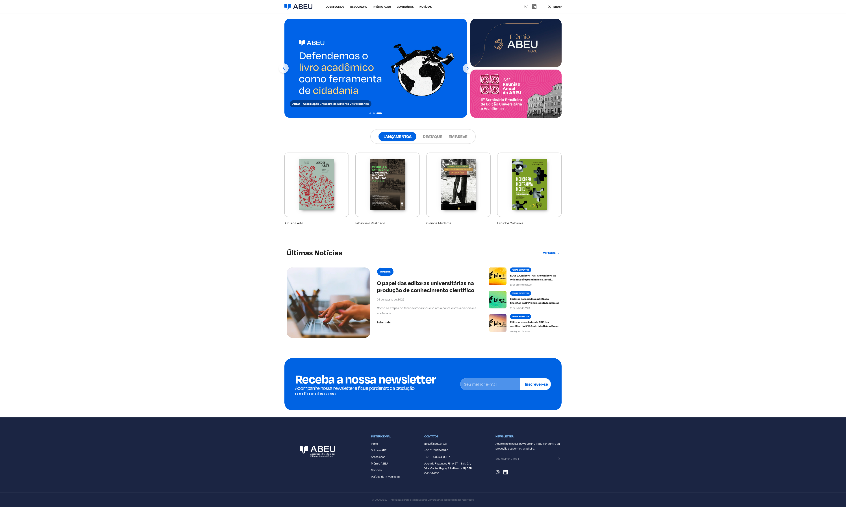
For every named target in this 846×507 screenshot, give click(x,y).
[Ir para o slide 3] (379, 113)
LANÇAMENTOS (398, 136)
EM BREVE (458, 136)
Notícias (425, 6)
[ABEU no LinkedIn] (534, 6)
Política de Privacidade (385, 476)
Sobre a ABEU (379, 450)
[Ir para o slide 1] (370, 113)
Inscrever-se (536, 384)
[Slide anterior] (284, 68)
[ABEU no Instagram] (526, 6)
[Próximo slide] (468, 68)
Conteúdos (405, 6)
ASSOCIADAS (358, 6)
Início (374, 443)
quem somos (335, 6)
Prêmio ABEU (382, 6)
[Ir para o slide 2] (374, 113)
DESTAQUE (432, 136)
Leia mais (384, 322)
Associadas (378, 457)
